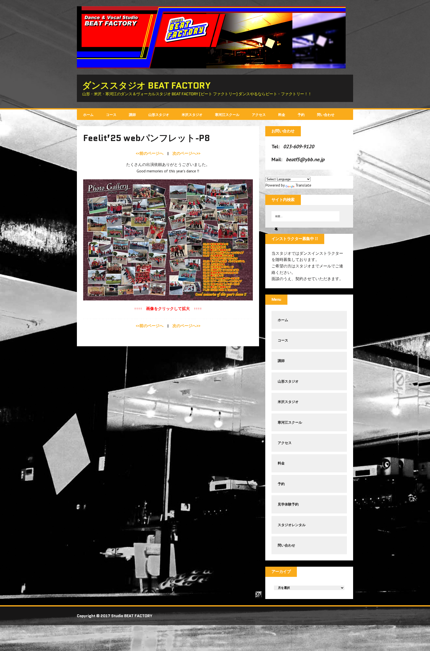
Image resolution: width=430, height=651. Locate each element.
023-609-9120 (298, 146)
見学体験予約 (288, 504)
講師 (132, 114)
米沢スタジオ (192, 114)
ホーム (88, 114)
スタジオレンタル (292, 524)
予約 (301, 114)
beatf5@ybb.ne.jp (305, 159)
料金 (281, 114)
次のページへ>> (186, 153)
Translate (303, 185)
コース (111, 114)
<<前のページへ (149, 153)
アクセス (259, 114)
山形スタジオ (158, 114)
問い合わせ (325, 114)
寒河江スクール (227, 114)
